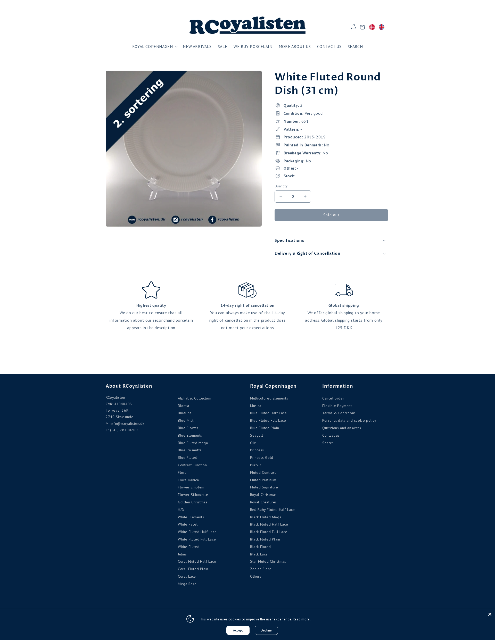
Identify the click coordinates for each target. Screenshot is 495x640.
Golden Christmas (193, 502)
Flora (182, 472)
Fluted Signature (264, 487)
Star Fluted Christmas (268, 561)
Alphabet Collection (194, 398)
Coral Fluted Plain (193, 569)
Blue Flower (188, 428)
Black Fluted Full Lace (268, 531)
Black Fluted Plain (265, 539)
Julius (182, 554)
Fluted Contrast (263, 472)
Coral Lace (187, 576)
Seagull (256, 435)
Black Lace (259, 554)
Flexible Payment (337, 405)
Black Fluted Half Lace (269, 524)
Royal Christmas (263, 494)
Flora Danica (188, 480)
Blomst (183, 405)
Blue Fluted (187, 457)
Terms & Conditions (339, 413)
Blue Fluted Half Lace (268, 413)
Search (328, 442)
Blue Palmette (190, 450)
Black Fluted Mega (265, 517)
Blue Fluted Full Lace (268, 420)
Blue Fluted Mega (193, 442)
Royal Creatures (263, 502)
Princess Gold (261, 457)
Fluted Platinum (263, 480)
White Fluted (188, 546)
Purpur (255, 465)
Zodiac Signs (260, 569)
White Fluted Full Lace (197, 539)
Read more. (302, 619)
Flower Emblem (191, 487)
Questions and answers (341, 428)
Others (255, 576)
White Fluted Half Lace (197, 531)
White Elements (191, 517)
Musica (255, 405)
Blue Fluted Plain (264, 428)
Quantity (281, 186)
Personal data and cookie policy (349, 420)
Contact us (331, 435)
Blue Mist (185, 420)
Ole (253, 442)
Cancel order (333, 398)
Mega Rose (187, 583)
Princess (257, 450)
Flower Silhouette (193, 494)
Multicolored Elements (269, 398)
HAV (181, 509)
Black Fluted (260, 546)
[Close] (489, 614)
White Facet (188, 524)
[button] (154, 46)
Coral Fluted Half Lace (197, 561)
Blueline (185, 413)
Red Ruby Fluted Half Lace (272, 509)
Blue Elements (190, 435)
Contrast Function (192, 465)
